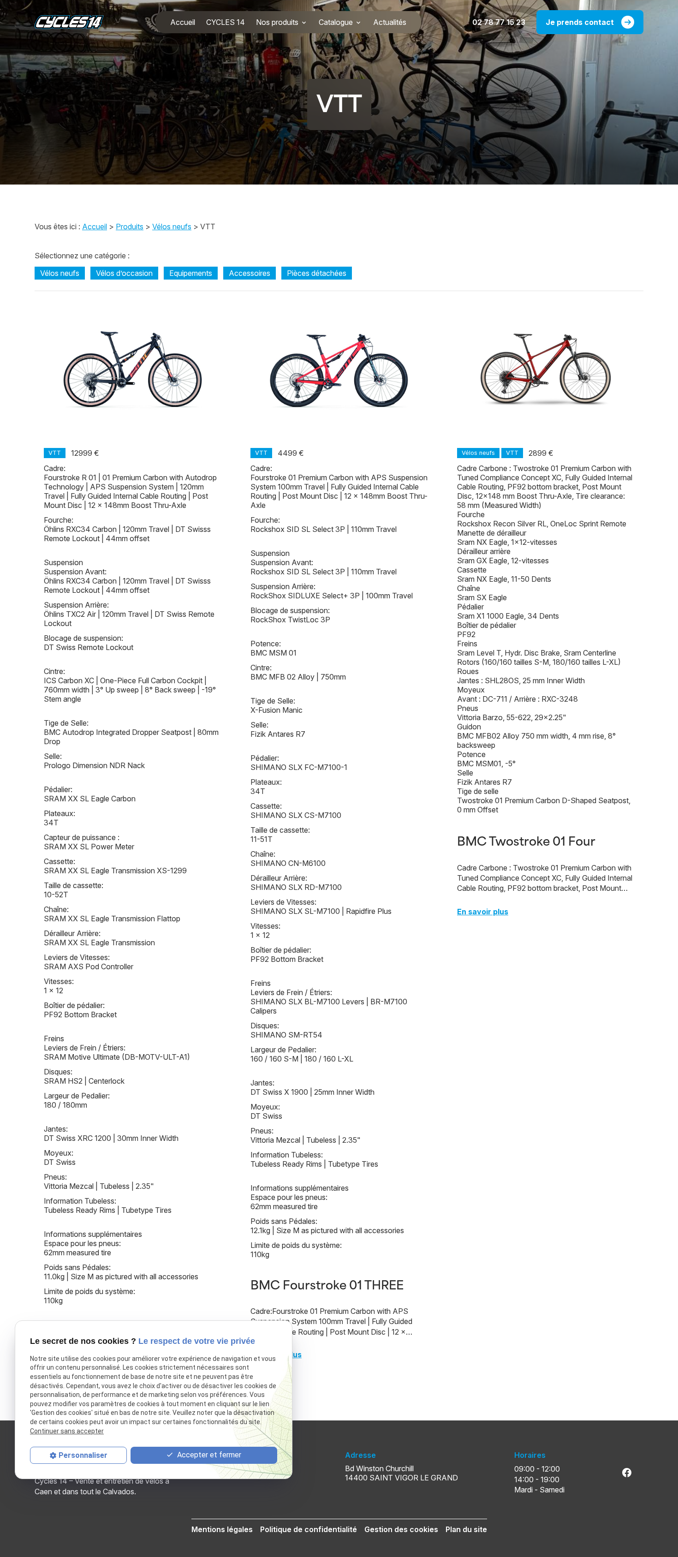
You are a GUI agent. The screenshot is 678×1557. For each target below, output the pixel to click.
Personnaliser (83, 1455)
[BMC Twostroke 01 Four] (545, 369)
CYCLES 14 (225, 22)
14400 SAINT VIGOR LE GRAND (401, 1473)
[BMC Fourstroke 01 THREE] (339, 369)
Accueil (182, 22)
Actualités (389, 22)
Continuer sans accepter (67, 1431)
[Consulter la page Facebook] (626, 1472)
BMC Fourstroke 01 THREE (327, 1284)
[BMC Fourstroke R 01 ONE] (132, 369)
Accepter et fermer (208, 1454)
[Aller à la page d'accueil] (69, 22)
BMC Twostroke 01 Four (526, 840)
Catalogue (336, 22)
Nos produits (277, 22)
